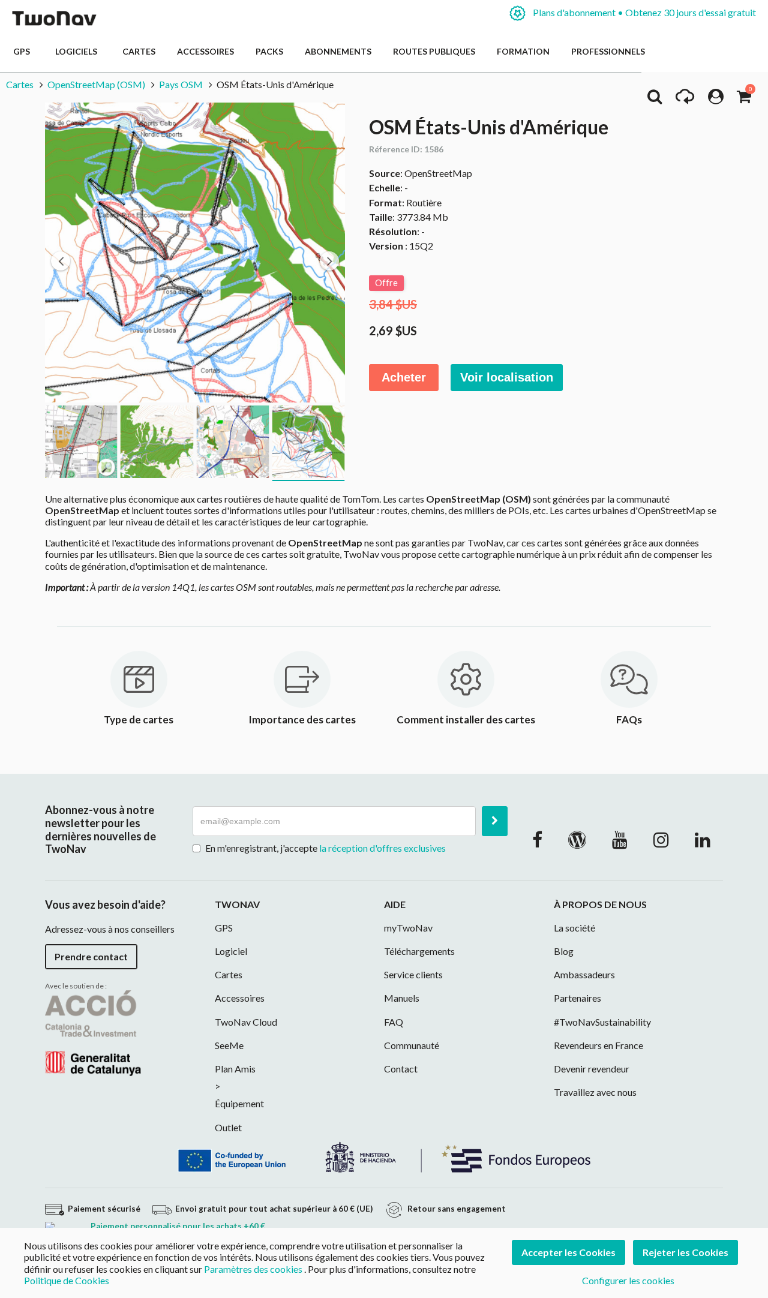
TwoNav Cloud (246, 1021)
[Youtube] (620, 839)
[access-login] (716, 99)
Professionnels (608, 51)
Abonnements (338, 51)
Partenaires (577, 997)
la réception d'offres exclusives (382, 848)
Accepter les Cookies (568, 1252)
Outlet (228, 1127)
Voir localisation (506, 377)
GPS (23, 51)
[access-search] (654, 99)
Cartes (138, 51)
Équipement (239, 1103)
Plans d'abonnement (643, 12)
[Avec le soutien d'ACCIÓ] (93, 1032)
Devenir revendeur (591, 1068)
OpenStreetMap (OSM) (96, 84)
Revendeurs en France (598, 1045)
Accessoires (205, 51)
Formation (523, 51)
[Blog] (577, 839)
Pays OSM (181, 84)
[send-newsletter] (495, 821)
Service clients (413, 974)
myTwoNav (408, 927)
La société (574, 927)
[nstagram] (661, 839)
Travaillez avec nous (595, 1092)
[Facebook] (537, 839)
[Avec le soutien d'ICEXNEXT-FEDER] (384, 1155)
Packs (269, 51)
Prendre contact (91, 956)
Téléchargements (419, 951)
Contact (401, 1068)
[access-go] (685, 99)
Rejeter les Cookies (685, 1252)
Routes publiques (434, 51)
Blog (564, 951)
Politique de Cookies (66, 1280)
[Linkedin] (702, 839)
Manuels (401, 997)
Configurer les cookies (628, 1280)
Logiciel (231, 951)
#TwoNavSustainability (602, 1021)
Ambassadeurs (584, 974)
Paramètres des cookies (253, 1269)
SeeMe (229, 1045)
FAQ (393, 1021)
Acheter (404, 377)
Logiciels (78, 51)
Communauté (411, 1045)
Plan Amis (235, 1068)
